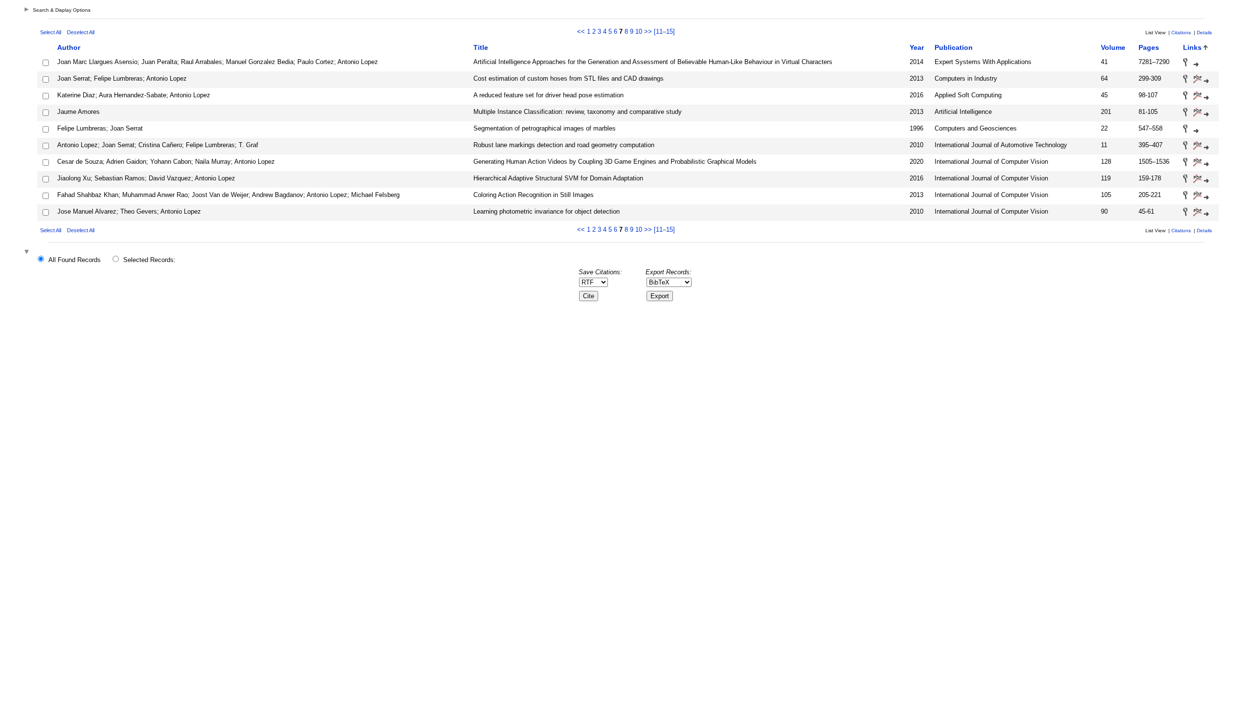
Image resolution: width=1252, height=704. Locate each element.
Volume (1113, 47)
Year (917, 47)
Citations (1181, 32)
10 (638, 31)
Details (1204, 32)
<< (581, 31)
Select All (50, 32)
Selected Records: (149, 260)
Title (480, 47)
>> (648, 31)
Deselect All (80, 32)
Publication (954, 47)
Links (1192, 47)
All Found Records (74, 260)
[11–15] (664, 31)
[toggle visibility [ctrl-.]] (27, 252)
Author (68, 47)
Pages (1149, 47)
